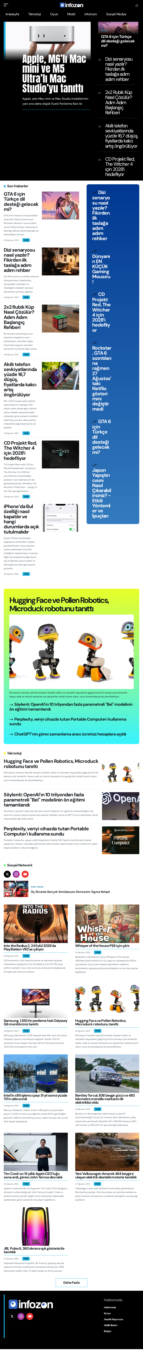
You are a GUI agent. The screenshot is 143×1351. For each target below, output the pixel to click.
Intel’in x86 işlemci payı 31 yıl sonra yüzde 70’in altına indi (35, 1097)
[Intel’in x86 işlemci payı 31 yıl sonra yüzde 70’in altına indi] (36, 1073)
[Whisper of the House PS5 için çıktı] (107, 924)
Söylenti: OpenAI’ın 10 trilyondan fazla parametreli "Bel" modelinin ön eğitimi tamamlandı (71, 707)
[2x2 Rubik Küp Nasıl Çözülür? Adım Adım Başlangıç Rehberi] (60, 318)
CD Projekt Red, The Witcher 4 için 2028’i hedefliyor (120, 167)
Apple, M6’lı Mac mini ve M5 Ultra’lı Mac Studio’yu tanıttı (54, 74)
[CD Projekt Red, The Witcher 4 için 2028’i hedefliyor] (60, 454)
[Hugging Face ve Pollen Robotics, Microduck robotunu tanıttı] (71, 652)
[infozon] (71, 5)
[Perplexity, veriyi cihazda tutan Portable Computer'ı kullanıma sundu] (120, 840)
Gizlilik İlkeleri (110, 1325)
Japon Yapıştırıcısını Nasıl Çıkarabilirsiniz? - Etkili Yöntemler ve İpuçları (101, 493)
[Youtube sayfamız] (29, 1316)
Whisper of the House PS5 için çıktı (102, 945)
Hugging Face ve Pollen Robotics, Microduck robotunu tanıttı (59, 604)
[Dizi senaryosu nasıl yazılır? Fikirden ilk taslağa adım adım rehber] (60, 261)
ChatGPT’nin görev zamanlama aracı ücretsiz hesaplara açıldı (70, 734)
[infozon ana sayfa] (30, 1304)
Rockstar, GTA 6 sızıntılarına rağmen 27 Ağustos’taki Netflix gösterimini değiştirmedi (101, 378)
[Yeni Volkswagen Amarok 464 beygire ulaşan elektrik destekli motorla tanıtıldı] (107, 1152)
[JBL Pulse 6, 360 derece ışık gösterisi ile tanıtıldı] (36, 1226)
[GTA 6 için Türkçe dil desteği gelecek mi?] (60, 205)
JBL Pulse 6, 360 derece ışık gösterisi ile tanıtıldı (34, 1250)
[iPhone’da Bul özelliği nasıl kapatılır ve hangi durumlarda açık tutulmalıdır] (60, 518)
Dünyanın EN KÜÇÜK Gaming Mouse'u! (101, 269)
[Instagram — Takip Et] (16, 874)
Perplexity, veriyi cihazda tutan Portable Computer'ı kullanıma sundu (67, 722)
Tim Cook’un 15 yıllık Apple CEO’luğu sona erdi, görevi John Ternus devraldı (33, 1175)
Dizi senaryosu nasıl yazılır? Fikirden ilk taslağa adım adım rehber (119, 69)
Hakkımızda (110, 1307)
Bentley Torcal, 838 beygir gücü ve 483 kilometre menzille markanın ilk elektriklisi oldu (105, 1099)
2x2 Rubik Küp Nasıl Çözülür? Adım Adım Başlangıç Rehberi (118, 102)
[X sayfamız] (11, 1316)
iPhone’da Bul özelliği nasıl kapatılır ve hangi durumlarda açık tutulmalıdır (21, 519)
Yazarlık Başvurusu (113, 1319)
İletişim (107, 1331)
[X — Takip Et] (7, 874)
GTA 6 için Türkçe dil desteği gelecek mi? (118, 41)
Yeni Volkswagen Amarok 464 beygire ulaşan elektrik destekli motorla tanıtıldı (105, 1175)
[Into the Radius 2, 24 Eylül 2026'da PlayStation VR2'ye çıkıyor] (36, 924)
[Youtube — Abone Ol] (25, 874)
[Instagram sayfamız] (20, 1316)
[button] (7, 5)
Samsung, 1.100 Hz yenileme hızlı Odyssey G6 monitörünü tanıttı (35, 1022)
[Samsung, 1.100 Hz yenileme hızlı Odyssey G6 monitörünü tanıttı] (36, 999)
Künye (107, 1313)
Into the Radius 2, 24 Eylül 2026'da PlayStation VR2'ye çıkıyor (30, 947)
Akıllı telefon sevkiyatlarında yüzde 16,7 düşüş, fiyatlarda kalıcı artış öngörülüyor (121, 136)
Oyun (104, 30)
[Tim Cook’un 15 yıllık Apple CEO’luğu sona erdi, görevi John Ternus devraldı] (36, 1152)
